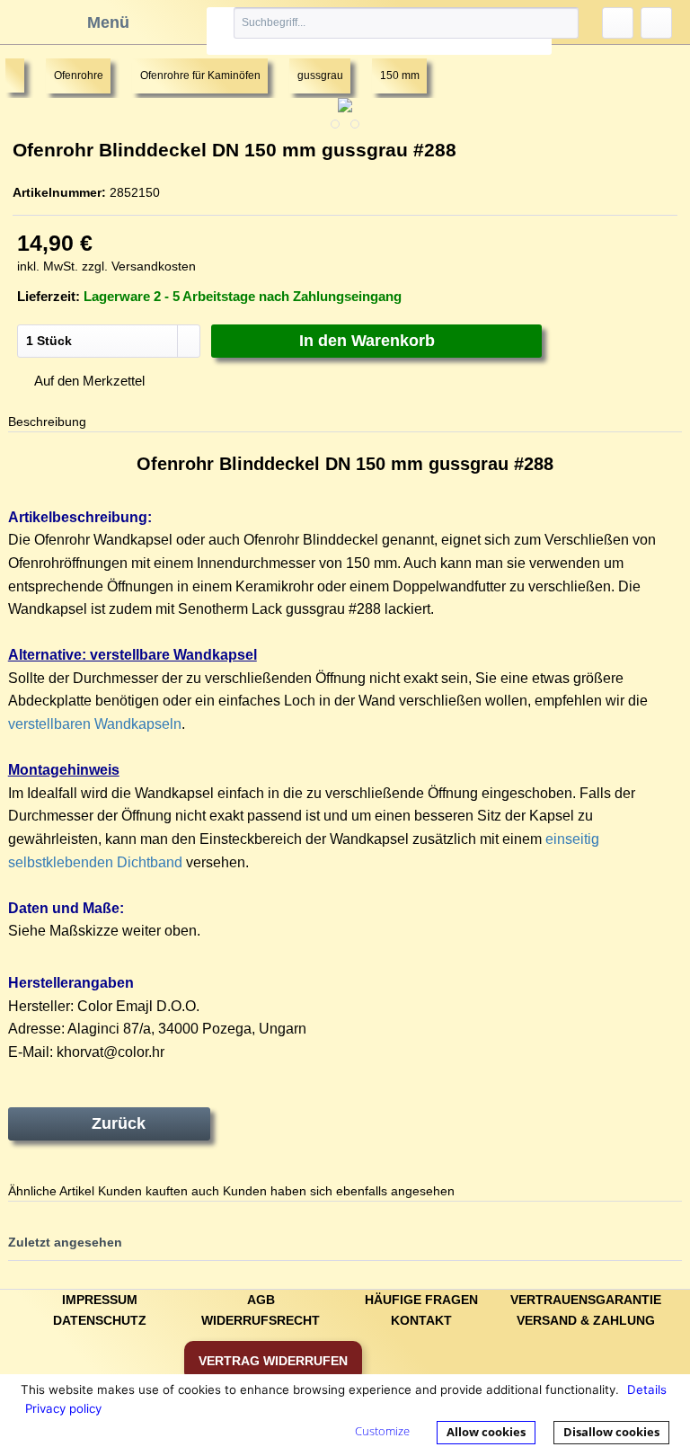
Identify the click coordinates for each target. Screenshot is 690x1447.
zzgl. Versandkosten (139, 266)
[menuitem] (379, 31)
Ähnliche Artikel (51, 1191)
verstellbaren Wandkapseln (94, 724)
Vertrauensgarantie (585, 1299)
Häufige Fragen (421, 1299)
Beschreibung (47, 421)
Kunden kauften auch (158, 1191)
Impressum (99, 1299)
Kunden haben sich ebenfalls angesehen (339, 1191)
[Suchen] (544, 23)
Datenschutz (99, 1320)
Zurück (119, 1123)
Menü (108, 22)
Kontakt (421, 1320)
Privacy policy (63, 1408)
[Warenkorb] (656, 23)
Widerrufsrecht (260, 1320)
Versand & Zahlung (586, 1320)
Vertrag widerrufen (273, 1361)
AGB (261, 1299)
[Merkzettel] (617, 23)
